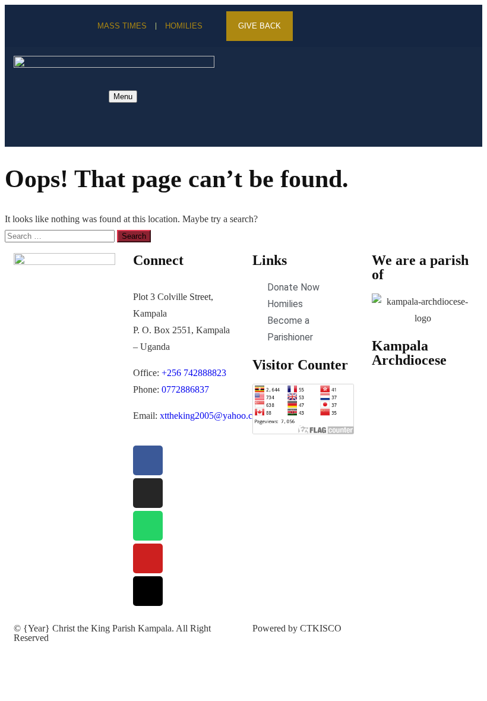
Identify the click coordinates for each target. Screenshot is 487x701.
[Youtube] (385, 26)
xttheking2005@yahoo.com (212, 416)
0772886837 (185, 389)
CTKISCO (320, 628)
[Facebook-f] (321, 26)
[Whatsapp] (148, 526)
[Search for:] (61, 235)
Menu (122, 96)
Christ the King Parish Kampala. (113, 628)
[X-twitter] (342, 26)
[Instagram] (364, 26)
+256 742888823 (194, 373)
